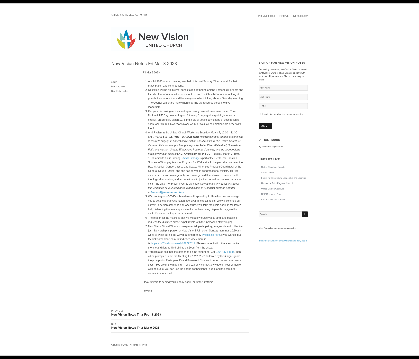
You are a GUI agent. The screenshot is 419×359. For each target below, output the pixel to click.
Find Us (284, 16)
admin (114, 81)
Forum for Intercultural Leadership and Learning (283, 178)
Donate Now (300, 16)
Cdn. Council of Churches (273, 199)
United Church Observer (272, 189)
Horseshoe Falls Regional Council (277, 183)
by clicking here (211, 234)
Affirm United (267, 172)
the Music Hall (266, 16)
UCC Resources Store (271, 194)
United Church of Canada (273, 167)
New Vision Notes (119, 90)
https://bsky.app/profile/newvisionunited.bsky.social (283, 240)
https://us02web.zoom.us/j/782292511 (173, 243)
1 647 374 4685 (225, 251)
